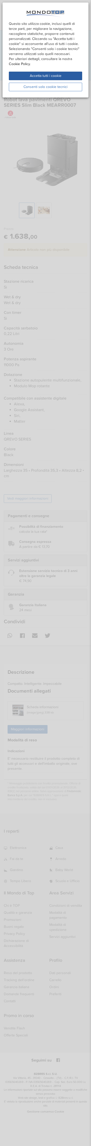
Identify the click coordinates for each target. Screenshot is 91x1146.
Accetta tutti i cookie (45, 76)
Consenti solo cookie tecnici (45, 87)
